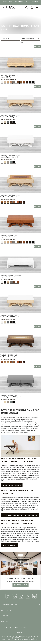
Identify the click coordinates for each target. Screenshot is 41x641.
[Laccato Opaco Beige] (5, 162)
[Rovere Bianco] (2, 82)
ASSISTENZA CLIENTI (10, 604)
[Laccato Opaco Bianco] (2, 162)
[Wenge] (30, 82)
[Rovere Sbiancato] (5, 82)
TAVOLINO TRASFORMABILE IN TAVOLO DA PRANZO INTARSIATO (18, 522)
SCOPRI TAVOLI (9, 545)
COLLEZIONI (6, 610)
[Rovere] (8, 82)
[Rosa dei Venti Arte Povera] (21, 202)
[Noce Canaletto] (17, 82)
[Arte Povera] (27, 82)
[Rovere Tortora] (14, 82)
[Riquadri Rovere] (5, 202)
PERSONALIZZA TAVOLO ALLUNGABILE (20, 515)
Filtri (7, 38)
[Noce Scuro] (21, 82)
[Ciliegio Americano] (24, 82)
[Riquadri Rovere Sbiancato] (2, 202)
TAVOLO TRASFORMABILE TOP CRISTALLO (17, 491)
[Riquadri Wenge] (11, 202)
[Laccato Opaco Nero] (14, 162)
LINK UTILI (5, 616)
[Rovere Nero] (33, 82)
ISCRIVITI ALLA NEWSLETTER (13, 627)
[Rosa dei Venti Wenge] (24, 202)
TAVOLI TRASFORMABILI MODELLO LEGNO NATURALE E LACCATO (19, 459)
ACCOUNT (5, 622)
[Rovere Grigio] (8, 122)
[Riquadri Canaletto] (8, 202)
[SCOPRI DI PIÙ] (20, 571)
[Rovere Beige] (5, 122)
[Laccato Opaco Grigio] (11, 162)
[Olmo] (11, 82)
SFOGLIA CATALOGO (12, 485)
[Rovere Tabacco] (11, 122)
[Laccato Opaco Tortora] (8, 162)
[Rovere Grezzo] (8, 282)
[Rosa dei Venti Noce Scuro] (14, 202)
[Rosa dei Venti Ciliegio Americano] (17, 202)
